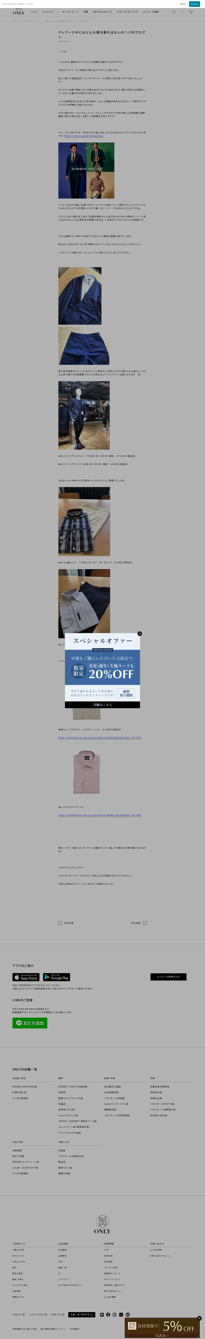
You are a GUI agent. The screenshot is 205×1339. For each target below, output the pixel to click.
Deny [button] (183, 4)
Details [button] (30, 4)
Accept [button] (194, 4)
